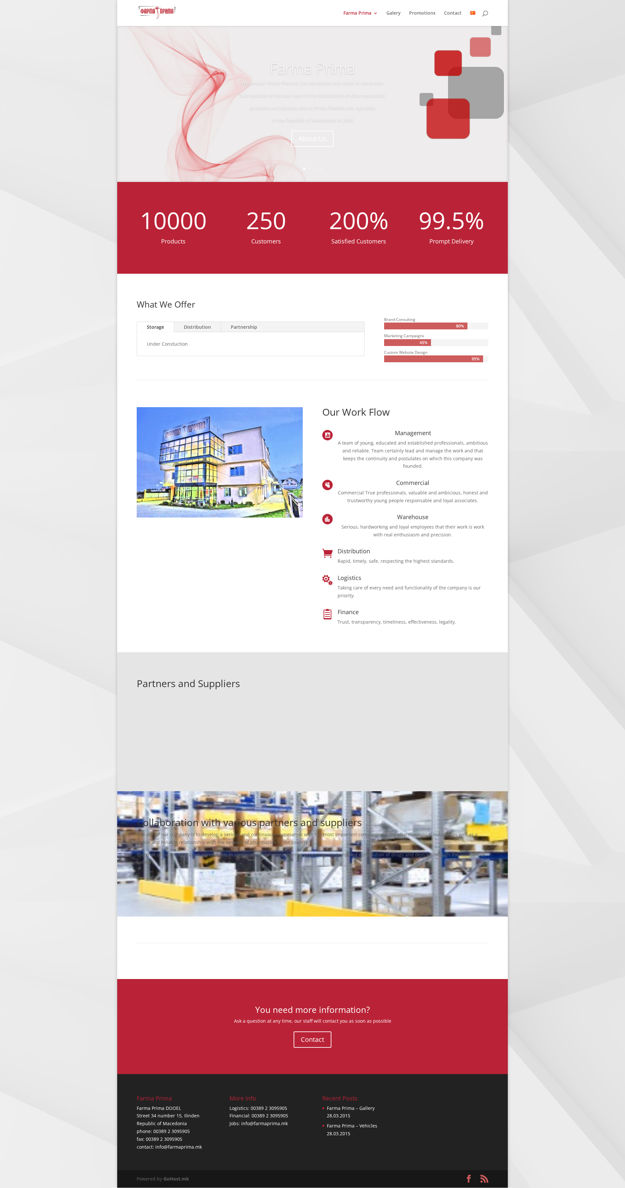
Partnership (244, 327)
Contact (453, 13)
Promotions (422, 13)
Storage (155, 327)
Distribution (197, 327)
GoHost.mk (176, 1179)
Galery (393, 13)
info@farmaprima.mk (178, 1147)
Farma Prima (357, 13)
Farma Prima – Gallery (351, 1108)
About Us (312, 138)
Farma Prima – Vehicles (352, 1126)
